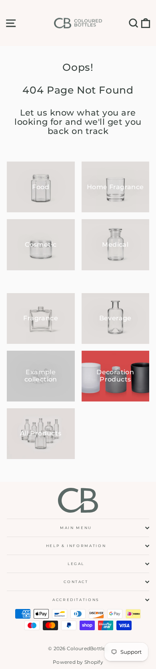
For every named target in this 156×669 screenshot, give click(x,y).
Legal (76, 563)
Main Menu (76, 527)
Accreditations (76, 599)
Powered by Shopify (78, 662)
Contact (76, 581)
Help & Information (76, 545)
